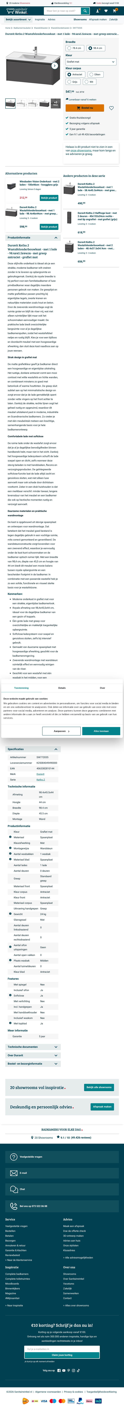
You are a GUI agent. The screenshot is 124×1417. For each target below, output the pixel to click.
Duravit (40, 774)
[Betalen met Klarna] (89, 1401)
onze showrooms (81, 150)
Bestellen (10, 1231)
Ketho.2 (41, 780)
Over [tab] (102, 687)
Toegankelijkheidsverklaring (101, 1392)
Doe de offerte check (74, 1231)
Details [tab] (62, 687)
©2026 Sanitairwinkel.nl (19, 1392)
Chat (22, 1189)
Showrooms (80, 19)
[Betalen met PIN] (71, 1401)
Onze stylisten (70, 1245)
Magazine (10, 1293)
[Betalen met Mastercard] (62, 1401)
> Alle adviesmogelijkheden (78, 1258)
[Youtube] (64, 1370)
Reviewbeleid (12, 1255)
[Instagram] (73, 1370)
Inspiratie (40, 19)
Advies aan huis (71, 1241)
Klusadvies (69, 1250)
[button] (111, 108)
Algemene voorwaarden (48, 1392)
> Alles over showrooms (76, 1305)
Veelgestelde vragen (31, 1157)
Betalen (9, 1236)
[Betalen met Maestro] (53, 1401)
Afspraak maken (98, 19)
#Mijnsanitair (12, 1298)
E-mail (23, 1173)
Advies (51, 19)
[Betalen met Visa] (44, 1401)
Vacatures (68, 1284)
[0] (106, 11)
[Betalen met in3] (98, 1401)
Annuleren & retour (15, 1245)
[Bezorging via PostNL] (25, 1401)
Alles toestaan (101, 731)
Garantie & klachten (15, 1250)
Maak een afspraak (73, 1226)
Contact (67, 1298)
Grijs (74, 82)
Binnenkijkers (12, 1288)
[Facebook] (59, 1370)
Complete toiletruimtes (17, 1279)
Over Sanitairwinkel (73, 1279)
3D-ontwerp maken (73, 1236)
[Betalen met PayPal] (80, 1401)
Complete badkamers (16, 1274)
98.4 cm (97, 48)
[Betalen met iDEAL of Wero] (34, 1401)
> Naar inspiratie (14, 1305)
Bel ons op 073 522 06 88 (33, 1206)
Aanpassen (60, 731)
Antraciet (77, 74)
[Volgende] (54, 65)
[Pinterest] (68, 1370)
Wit (91, 82)
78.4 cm (76, 48)
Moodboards (12, 1284)
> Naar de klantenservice (18, 1260)
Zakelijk (113, 19)
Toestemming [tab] (21, 687)
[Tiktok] (78, 1370)
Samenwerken (71, 1293)
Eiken (97, 74)
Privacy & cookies (73, 1392)
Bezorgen (10, 1241)
